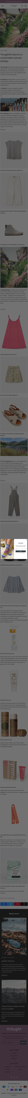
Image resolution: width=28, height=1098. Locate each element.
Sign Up (21, 551)
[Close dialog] (26, 539)
